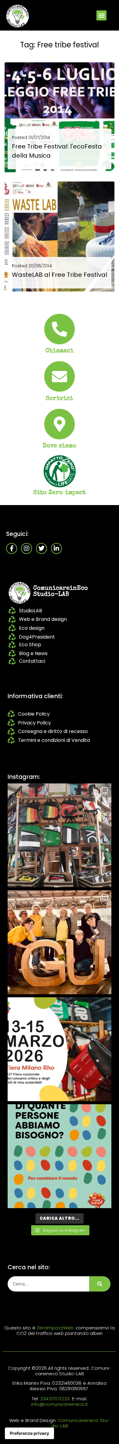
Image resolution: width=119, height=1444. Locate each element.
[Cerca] (99, 1284)
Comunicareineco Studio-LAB (80, 1423)
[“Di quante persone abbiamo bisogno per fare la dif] (59, 1156)
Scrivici (60, 399)
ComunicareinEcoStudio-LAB (60, 591)
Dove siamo (60, 446)
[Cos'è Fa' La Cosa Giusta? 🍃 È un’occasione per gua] (59, 942)
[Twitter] (41, 548)
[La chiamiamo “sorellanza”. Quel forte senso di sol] (59, 1049)
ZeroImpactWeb (55, 1328)
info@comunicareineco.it (59, 1404)
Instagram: (24, 777)
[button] (101, 15)
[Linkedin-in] (56, 548)
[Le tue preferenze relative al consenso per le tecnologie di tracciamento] (29, 1433)
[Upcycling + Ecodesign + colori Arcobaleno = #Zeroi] (59, 835)
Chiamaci (59, 351)
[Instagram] (26, 548)
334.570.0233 (55, 1398)
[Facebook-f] (11, 548)
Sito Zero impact (59, 493)
